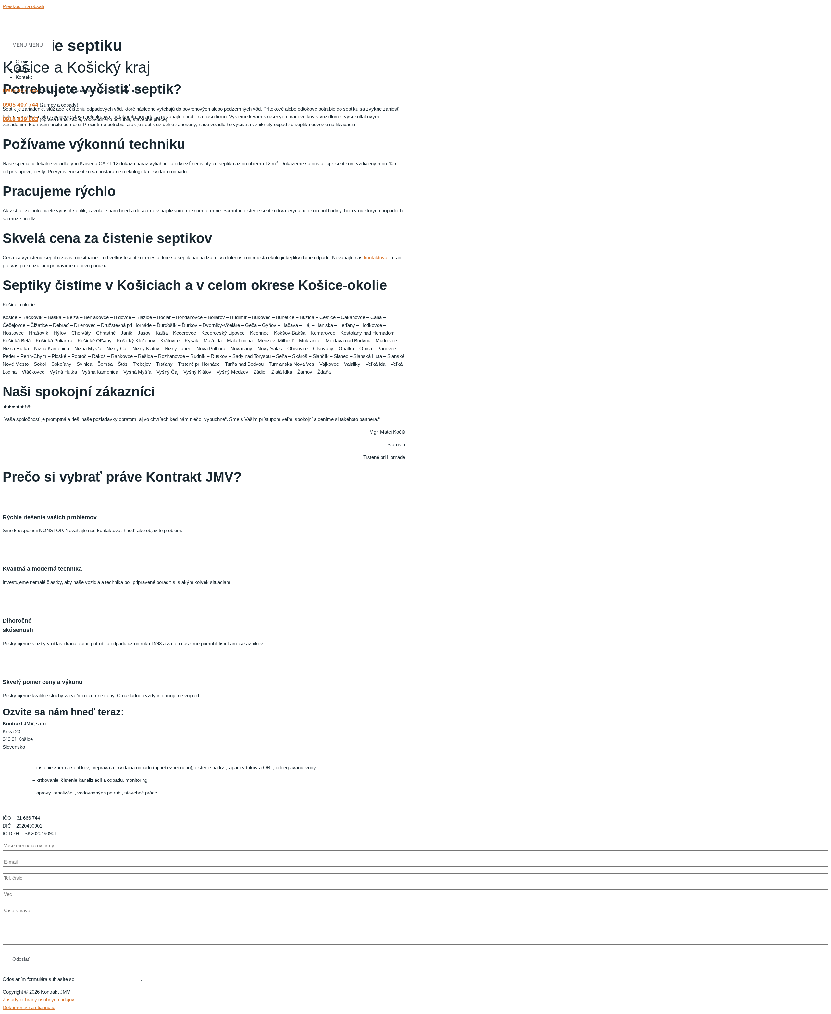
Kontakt (24, 77)
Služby (23, 69)
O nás (22, 61)
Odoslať (21, 959)
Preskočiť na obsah (23, 6)
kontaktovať (376, 257)
